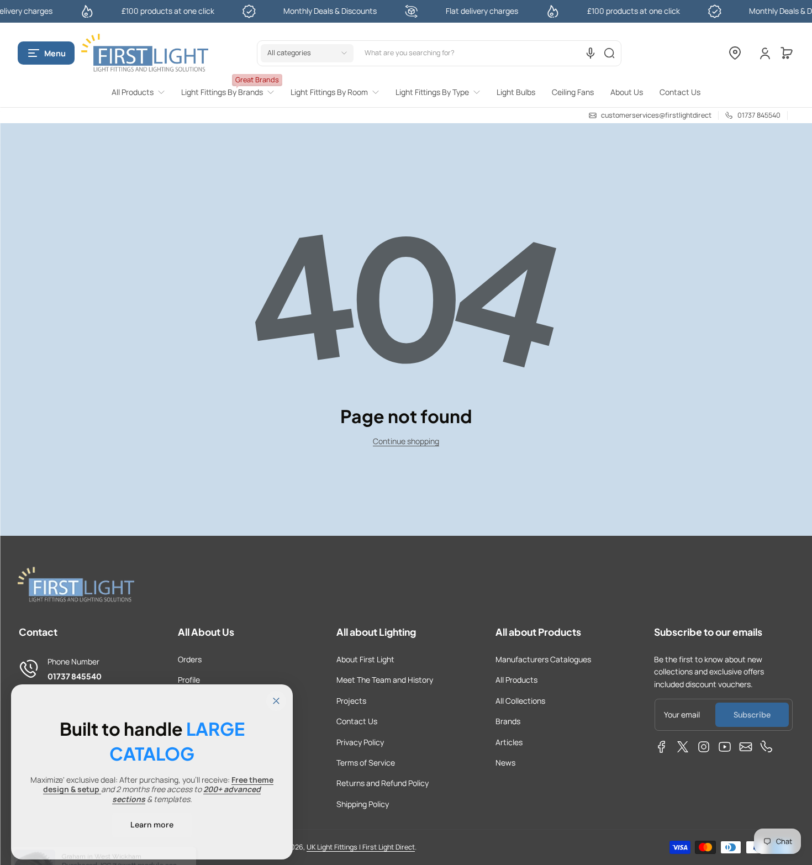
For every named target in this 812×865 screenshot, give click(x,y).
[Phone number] (766, 746)
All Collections (520, 700)
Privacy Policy (360, 742)
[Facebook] (661, 746)
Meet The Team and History (384, 679)
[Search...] (609, 53)
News (505, 762)
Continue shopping (406, 441)
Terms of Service (365, 762)
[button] (46, 53)
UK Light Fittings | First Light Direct (361, 847)
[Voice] (590, 53)
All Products (516, 679)
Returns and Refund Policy (382, 783)
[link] (142, 92)
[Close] (276, 701)
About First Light (365, 659)
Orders (190, 659)
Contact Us (356, 721)
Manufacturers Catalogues (543, 659)
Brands (507, 721)
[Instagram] (703, 746)
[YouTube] (724, 746)
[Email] (745, 746)
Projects (351, 700)
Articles (509, 742)
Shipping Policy (362, 804)
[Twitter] (682, 746)
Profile (189, 679)
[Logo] (144, 53)
